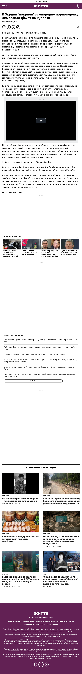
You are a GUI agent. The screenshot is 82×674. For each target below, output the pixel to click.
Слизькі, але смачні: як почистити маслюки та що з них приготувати (34, 354)
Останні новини (13, 336)
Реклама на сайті (14, 621)
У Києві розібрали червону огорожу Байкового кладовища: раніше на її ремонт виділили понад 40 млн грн (61, 501)
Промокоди (53, 624)
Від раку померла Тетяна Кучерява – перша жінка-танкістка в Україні (20, 499)
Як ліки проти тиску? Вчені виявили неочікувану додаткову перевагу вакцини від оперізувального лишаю (40, 360)
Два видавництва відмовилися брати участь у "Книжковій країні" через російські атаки (40, 341)
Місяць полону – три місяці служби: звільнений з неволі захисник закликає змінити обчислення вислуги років (61, 540)
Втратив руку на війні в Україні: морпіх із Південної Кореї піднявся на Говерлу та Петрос (40, 368)
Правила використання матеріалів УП (59, 621)
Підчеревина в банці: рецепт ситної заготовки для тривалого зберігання (20, 539)
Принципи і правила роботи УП (36, 624)
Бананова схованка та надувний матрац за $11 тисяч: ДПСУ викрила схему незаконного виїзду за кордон (20, 580)
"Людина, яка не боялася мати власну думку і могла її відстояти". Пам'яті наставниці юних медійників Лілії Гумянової (60, 580)
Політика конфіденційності (33, 621)
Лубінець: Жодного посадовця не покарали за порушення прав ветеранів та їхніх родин (40, 348)
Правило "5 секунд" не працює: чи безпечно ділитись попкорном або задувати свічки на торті (39, 375)
